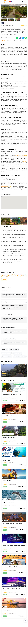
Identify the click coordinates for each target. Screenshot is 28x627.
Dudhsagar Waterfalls (7, 182)
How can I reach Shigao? (6, 314)
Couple (16, 275)
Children (23, 275)
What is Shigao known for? (7, 302)
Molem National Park (6, 186)
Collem (24, 161)
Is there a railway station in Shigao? (8, 338)
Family (4, 275)
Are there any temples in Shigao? (8, 327)
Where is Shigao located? (6, 291)
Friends (10, 275)
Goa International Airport (21, 155)
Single (4, 279)
